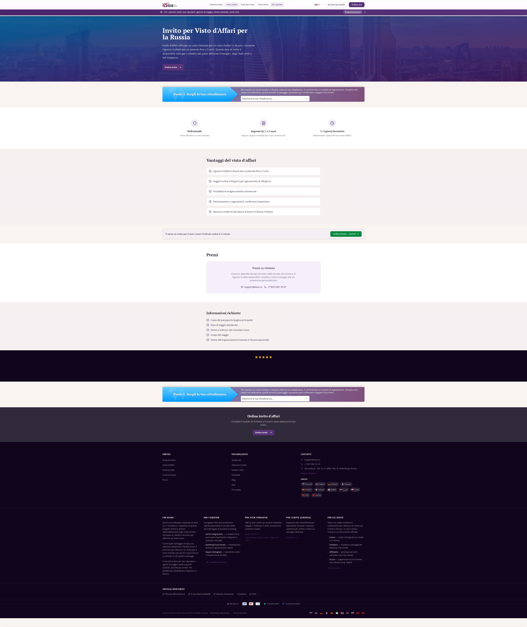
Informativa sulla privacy (219, 613)
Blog (234, 480)
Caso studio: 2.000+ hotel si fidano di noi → (262, 539)
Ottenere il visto (216, 4)
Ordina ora (357, 4)
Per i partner (277, 4)
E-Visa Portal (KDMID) (200, 594)
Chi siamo (236, 489)
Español (306, 489)
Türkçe (316, 495)
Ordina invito (171, 67)
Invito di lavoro (169, 475)
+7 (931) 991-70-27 (276, 287)
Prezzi (165, 480)
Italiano (319, 489)
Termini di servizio (240, 613)
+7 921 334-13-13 (312, 464)
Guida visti (236, 460)
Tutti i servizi (263, 4)
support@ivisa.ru (253, 287)
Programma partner (353, 12)
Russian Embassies (225, 594)
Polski (355, 489)
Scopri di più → (252, 534)
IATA (254, 594)
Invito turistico (169, 460)
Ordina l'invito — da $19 (344, 234)
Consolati (236, 475)
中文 (305, 495)
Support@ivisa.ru (312, 459)
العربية (343, 489)
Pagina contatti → (309, 473)
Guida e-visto (238, 470)
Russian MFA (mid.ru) (175, 594)
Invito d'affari (231, 4)
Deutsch (333, 484)
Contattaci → (292, 537)
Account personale (336, 4)
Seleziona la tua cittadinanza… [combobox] (257, 98)
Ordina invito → (335, 568)
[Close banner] (365, 12)
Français (346, 484)
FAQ (233, 485)
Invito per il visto (247, 4)
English (320, 484)
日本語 (332, 489)
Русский (307, 484)
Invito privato (168, 470)
